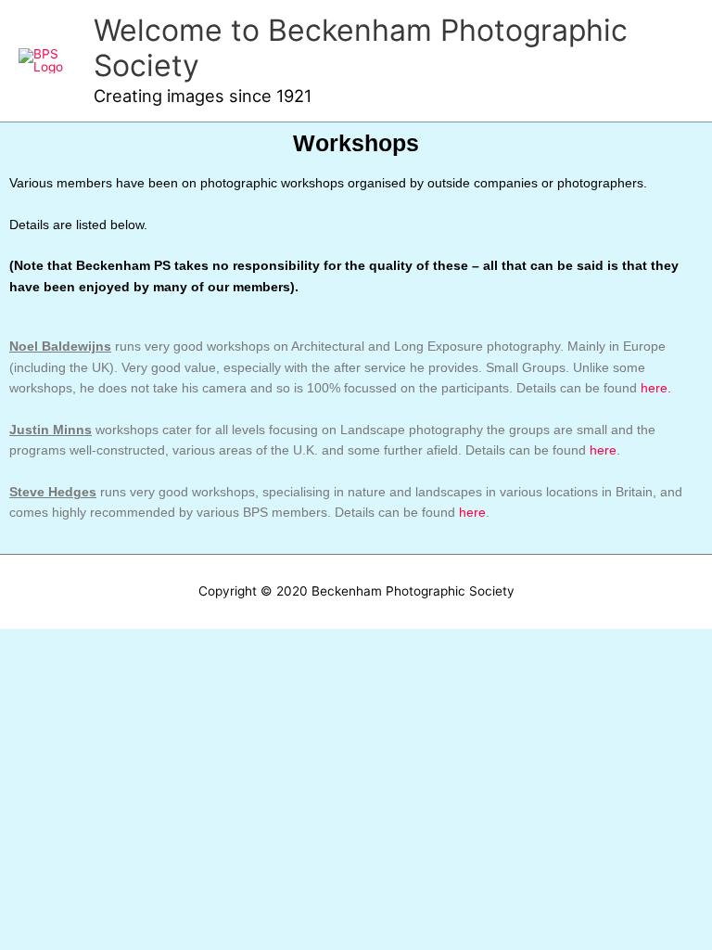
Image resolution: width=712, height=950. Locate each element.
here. (656, 388)
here (603, 450)
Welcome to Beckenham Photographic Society (361, 47)
